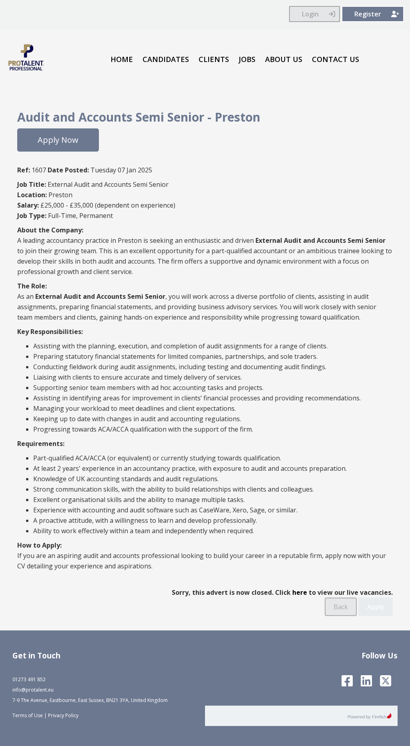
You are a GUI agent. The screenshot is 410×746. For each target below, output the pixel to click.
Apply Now (58, 139)
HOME (122, 59)
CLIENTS (214, 59)
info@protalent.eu (33, 689)
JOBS (247, 59)
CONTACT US (335, 59)
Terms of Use (27, 715)
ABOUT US (283, 59)
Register (367, 14)
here (299, 592)
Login (310, 14)
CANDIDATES (166, 59)
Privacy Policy (63, 715)
